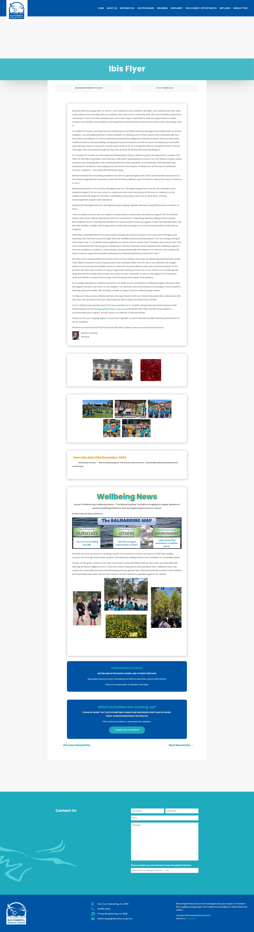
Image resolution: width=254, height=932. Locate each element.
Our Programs (145, 8)
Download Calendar (127, 730)
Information (127, 8)
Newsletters (240, 8)
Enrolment (177, 8)
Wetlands (225, 8)
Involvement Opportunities (201, 8)
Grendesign (190, 918)
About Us (112, 8)
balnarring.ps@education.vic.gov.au (107, 309)
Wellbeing (162, 8)
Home (101, 8)
